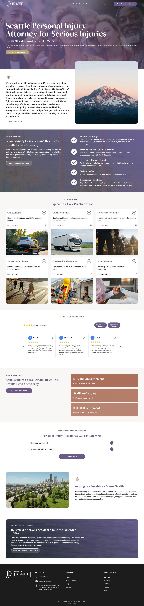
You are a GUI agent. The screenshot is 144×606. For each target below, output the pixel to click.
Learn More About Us (16, 122)
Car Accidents (14, 212)
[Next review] (120, 346)
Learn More (12, 225)
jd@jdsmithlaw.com (45, 581)
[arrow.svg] (67, 122)
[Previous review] (23, 346)
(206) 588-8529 (44, 576)
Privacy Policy (72, 603)
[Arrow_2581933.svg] (44, 215)
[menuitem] (74, 4)
